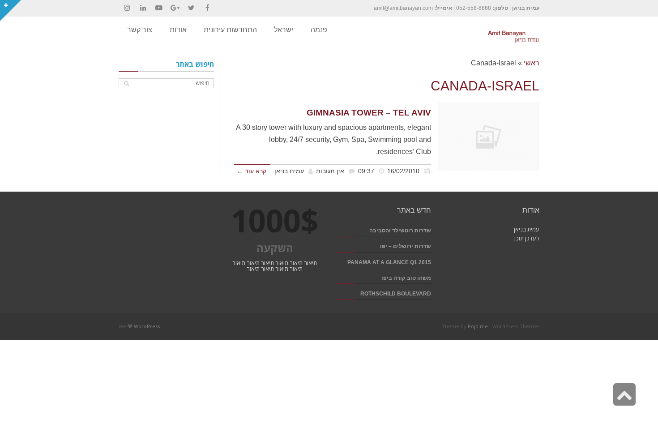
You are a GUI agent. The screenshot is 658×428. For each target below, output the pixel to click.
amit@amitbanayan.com (403, 8)
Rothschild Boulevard (395, 293)
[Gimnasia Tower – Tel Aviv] (488, 137)
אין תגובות (330, 171)
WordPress (147, 326)
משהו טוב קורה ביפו (406, 278)
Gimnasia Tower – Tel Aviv (369, 112)
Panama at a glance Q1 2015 (389, 262)
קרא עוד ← (251, 171)
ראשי (531, 63)
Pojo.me (478, 326)
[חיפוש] (126, 83)
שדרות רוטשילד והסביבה (400, 230)
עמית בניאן (289, 171)
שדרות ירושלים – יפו (405, 246)
